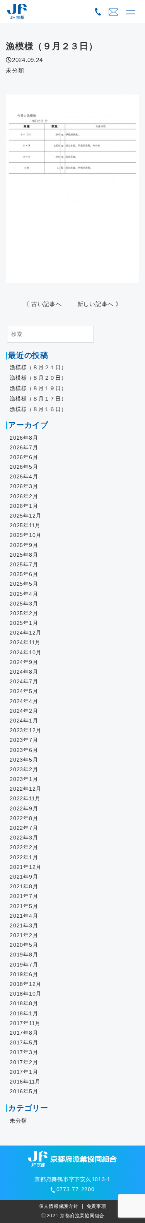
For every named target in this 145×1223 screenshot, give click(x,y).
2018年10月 (25, 994)
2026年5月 (24, 467)
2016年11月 (25, 1082)
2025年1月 (24, 623)
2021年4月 (24, 916)
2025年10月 (25, 535)
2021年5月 (24, 906)
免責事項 (96, 1206)
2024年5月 (24, 691)
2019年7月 (24, 965)
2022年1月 (24, 857)
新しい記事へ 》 (99, 304)
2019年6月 (24, 974)
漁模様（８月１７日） (38, 399)
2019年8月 (24, 954)
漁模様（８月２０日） (38, 378)
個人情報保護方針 (58, 1206)
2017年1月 (24, 1072)
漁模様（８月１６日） (38, 409)
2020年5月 (24, 945)
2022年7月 (24, 828)
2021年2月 (24, 935)
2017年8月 (24, 1033)
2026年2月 (24, 496)
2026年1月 (24, 506)
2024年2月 (24, 711)
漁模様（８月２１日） (38, 367)
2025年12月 (25, 516)
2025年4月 (24, 594)
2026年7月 (24, 447)
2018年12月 (25, 984)
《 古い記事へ (42, 304)
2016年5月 (24, 1091)
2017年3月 (24, 1052)
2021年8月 (24, 886)
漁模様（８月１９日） (38, 388)
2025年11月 (25, 525)
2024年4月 (24, 701)
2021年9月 (24, 877)
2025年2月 (24, 613)
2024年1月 (24, 720)
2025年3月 (24, 603)
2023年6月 (24, 750)
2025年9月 (24, 545)
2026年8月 (24, 438)
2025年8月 (24, 555)
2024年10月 (25, 652)
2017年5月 (24, 1042)
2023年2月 (24, 769)
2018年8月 (24, 1003)
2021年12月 (25, 867)
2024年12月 (25, 633)
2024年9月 (24, 662)
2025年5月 (24, 584)
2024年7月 (24, 681)
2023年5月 (24, 760)
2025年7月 (24, 564)
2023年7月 (24, 740)
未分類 (15, 70)
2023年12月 (25, 730)
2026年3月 (24, 486)
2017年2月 (24, 1062)
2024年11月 (25, 642)
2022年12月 (25, 789)
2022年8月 (24, 818)
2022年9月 (24, 808)
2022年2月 (24, 847)
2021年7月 (24, 896)
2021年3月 (24, 925)
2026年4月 (24, 476)
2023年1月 (24, 779)
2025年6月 (24, 574)
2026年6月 (24, 457)
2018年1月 (24, 1013)
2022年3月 (24, 837)
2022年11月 (25, 798)
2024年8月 (24, 672)
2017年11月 (25, 1023)
